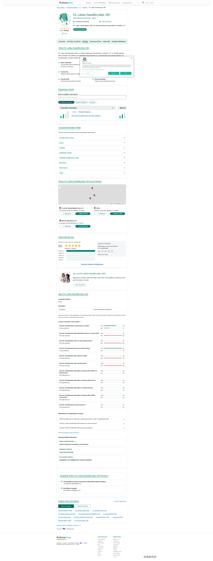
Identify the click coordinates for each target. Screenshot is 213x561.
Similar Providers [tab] (66, 506)
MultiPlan (62, 163)
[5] (112, 251)
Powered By (60, 529)
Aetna (61, 143)
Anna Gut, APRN (118, 517)
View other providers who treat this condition (86, 115)
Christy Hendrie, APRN (65, 510)
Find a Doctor (61, 7)
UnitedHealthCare (65, 153)
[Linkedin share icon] (150, 557)
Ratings (85, 41)
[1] (98, 251)
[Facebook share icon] (145, 557)
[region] (107, 66)
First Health (63, 168)
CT (80, 7)
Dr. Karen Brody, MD (64, 517)
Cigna (61, 173)
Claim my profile (79, 285)
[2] (102, 251)
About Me (106, 41)
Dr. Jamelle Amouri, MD (99, 510)
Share (65, 33)
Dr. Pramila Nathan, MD (82, 520)
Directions (68, 213)
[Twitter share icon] (152, 557)
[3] (105, 251)
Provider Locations (74, 41)
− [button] (60, 188)
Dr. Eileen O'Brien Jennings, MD (83, 517)
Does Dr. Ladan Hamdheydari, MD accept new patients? (76, 428)
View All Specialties (120, 501)
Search (143, 2)
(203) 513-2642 (83, 213)
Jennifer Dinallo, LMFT (102, 517)
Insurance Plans (95, 41)
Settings (88, 73)
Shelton (85, 7)
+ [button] (60, 186)
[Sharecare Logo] (66, 2)
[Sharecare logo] (75, 537)
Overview (62, 41)
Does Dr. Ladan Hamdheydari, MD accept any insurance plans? (78, 423)
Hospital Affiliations (119, 41)
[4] (108, 251)
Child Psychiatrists (71, 7)
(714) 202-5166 (83, 226)
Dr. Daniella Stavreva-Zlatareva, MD (89, 514)
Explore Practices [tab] (82, 506)
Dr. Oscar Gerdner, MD (110, 514)
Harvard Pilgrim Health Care (69, 158)
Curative (62, 148)
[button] (81, 322)
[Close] (131, 58)
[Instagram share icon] (147, 557)
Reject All (113, 73)
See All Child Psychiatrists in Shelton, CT (69, 525)
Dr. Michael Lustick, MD (82, 510)
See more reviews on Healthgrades (92, 264)
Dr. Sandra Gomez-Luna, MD (66, 514)
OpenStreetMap (117, 203)
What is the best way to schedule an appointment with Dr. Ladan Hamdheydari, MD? (84, 419)
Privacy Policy (92, 67)
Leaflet (111, 203)
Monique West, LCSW (64, 520)
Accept (126, 73)
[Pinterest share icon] (155, 557)
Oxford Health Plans (66, 138)
